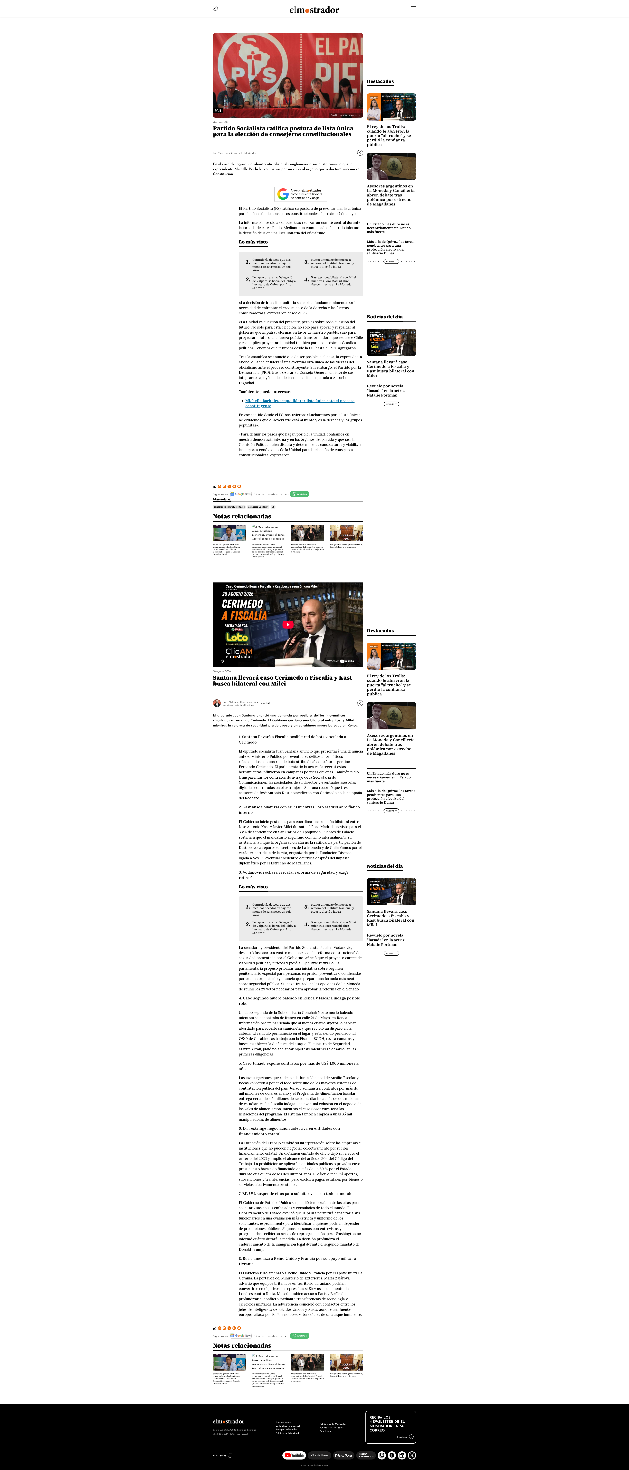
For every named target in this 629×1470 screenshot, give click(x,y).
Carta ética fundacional (288, 1425)
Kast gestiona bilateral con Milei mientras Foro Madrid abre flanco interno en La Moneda (333, 280)
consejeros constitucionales (229, 506)
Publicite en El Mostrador (333, 1423)
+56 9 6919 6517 (220, 1433)
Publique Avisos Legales (332, 1427)
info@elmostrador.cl (238, 1433)
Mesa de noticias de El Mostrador (237, 153)
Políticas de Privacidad (287, 1432)
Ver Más (390, 261)
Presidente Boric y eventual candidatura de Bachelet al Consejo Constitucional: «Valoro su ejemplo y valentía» (307, 548)
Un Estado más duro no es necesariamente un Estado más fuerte (389, 228)
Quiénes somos (283, 1421)
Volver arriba (219, 1455)
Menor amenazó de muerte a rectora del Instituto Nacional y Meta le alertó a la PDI (332, 263)
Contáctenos (326, 1430)
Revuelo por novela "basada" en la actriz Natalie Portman (386, 390)
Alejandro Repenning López (244, 702)
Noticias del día (385, 316)
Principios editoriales (286, 1429)
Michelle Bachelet (258, 506)
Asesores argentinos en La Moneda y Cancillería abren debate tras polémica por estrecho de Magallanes (391, 195)
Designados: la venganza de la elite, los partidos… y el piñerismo (346, 545)
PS (273, 506)
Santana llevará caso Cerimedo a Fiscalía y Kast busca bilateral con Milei (390, 368)
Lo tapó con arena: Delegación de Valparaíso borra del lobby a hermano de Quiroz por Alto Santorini (274, 282)
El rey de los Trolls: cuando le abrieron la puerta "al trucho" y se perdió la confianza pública (389, 135)
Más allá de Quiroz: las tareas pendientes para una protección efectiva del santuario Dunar (391, 247)
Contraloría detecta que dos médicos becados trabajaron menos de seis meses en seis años (271, 265)
